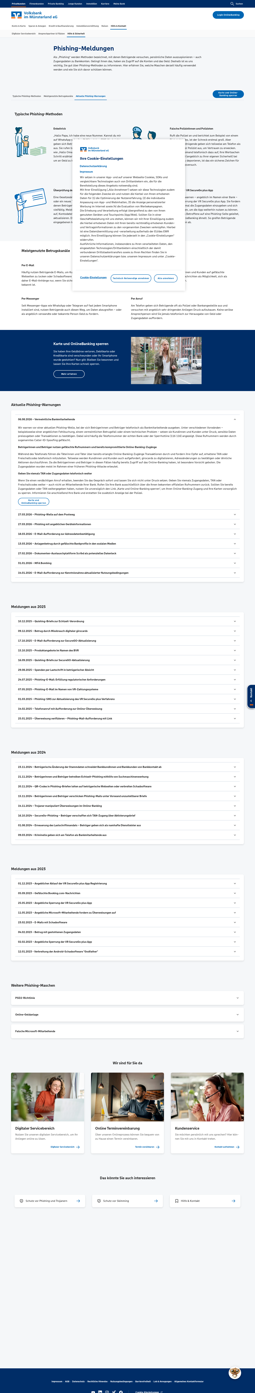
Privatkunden (18, 3)
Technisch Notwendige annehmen (131, 278)
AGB (67, 1381)
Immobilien (91, 3)
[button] (127, 419)
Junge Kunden (75, 3)
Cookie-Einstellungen (93, 277)
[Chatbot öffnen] (235, 1373)
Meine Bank (119, 3)
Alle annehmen (166, 278)
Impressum (57, 1381)
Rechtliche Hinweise (97, 1381)
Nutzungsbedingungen (121, 1381)
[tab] (18, 26)
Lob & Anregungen (163, 1381)
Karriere (105, 3)
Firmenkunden (36, 3)
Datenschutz (78, 1381)
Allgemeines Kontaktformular (189, 1381)
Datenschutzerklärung (93, 166)
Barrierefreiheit (143, 1381)
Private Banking (56, 3)
